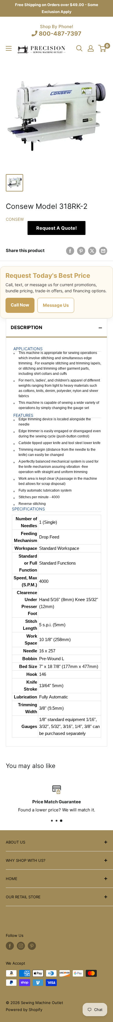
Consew (15, 219)
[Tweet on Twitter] (92, 251)
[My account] (91, 48)
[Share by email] (103, 251)
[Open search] (79, 48)
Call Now (20, 305)
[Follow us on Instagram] (21, 946)
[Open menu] (9, 48)
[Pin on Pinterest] (81, 251)
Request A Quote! (56, 228)
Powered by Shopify (24, 1009)
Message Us (56, 305)
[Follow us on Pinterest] (32, 946)
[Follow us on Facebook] (10, 946)
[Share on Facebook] (70, 251)
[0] (102, 48)
